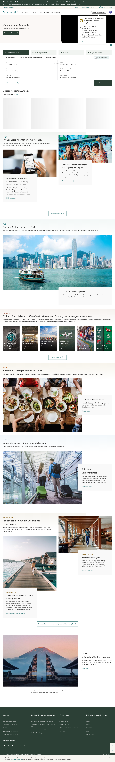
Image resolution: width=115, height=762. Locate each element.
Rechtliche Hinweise (8, 754)
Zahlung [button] (46, 12)
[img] (111, 2)
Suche (76, 7)
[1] (100, 45)
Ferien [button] (27, 12)
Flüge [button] (21, 12)
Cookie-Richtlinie (15, 759)
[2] (104, 45)
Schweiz (108, 754)
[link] (85, 149)
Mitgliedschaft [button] (55, 12)
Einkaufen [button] (34, 12)
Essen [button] (40, 12)
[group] (57, 29)
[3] (106, 45)
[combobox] (30, 70)
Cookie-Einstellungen (37, 733)
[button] (57, 63)
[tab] (11, 57)
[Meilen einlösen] (96, 58)
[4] (108, 45)
